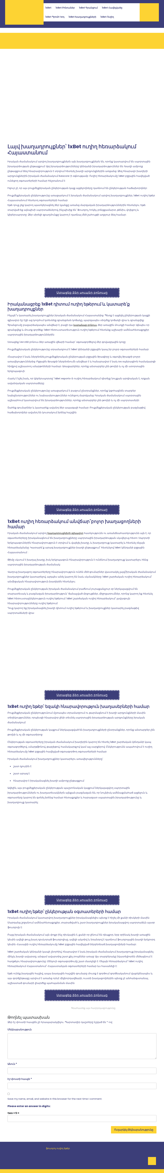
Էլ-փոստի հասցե (20, 1079)
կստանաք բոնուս (85, 325)
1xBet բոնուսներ (65, 7)
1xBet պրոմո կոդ (54, 16)
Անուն (12, 1064)
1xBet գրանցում (88, 7)
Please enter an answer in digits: (29, 1106)
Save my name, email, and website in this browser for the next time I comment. (55, 1098)
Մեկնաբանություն (20, 1029)
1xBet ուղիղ (107, 16)
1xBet (48, 7)
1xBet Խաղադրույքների (82, 16)
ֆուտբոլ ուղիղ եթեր (58, 1148)
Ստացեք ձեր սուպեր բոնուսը (82, 292)
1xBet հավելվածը (112, 7)
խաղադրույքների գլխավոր (65, 533)
